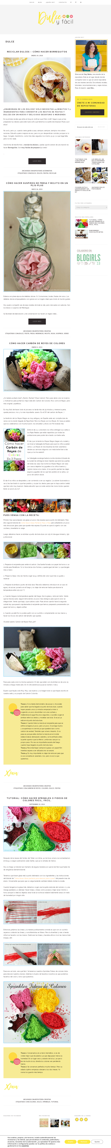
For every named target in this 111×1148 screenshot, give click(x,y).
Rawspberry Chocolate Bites (96, 231)
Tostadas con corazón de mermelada (81, 160)
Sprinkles (46, 1102)
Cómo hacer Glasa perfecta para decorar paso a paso (35, 878)
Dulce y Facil (55, 19)
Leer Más (37, 161)
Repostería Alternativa (42, 171)
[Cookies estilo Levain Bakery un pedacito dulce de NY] (83, 175)
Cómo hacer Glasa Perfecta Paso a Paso (36, 523)
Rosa (53, 333)
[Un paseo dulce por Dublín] (100, 175)
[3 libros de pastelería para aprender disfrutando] (54, 1123)
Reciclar (52, 173)
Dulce (33, 173)
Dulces (39, 173)
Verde (66, 333)
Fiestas (57, 788)
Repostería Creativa (43, 331)
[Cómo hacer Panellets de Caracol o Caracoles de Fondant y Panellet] (65, 1123)
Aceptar (70, 1142)
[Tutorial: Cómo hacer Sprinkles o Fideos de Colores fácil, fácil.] (81, 224)
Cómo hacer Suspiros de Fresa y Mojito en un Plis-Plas (37, 184)
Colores (45, 788)
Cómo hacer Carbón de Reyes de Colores (37, 343)
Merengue (40, 333)
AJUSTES (25, 1146)
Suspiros (59, 333)
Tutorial (54, 1102)
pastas (46, 173)
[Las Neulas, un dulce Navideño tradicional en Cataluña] (100, 147)
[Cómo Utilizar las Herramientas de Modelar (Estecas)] (44, 1123)
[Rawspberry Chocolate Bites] (81, 234)
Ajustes (97, 1142)
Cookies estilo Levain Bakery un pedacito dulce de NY (83, 190)
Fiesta (26, 333)
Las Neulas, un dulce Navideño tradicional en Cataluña (98, 161)
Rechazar (84, 1142)
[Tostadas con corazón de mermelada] (83, 147)
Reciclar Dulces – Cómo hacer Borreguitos (37, 52)
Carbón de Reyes (34, 788)
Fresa (32, 333)
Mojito (47, 333)
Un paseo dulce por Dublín (98, 188)
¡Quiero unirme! (92, 112)
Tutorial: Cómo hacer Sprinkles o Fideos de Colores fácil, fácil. (37, 799)
